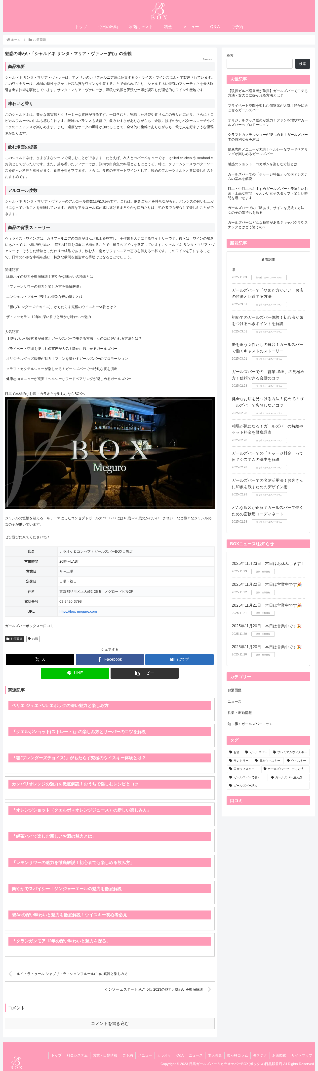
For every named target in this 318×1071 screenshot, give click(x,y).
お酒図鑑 (17, 639)
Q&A (180, 1055)
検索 (230, 55)
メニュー (145, 1055)
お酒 (35, 639)
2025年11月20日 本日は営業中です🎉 (267, 626)
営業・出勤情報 (105, 1055)
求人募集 (215, 1055)
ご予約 (127, 1055)
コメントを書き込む (110, 1023)
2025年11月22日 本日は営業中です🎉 (267, 584)
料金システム (77, 1055)
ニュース (196, 1055)
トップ (56, 1055)
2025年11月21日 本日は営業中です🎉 (267, 605)
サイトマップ (301, 1055)
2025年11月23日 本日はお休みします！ (268, 563)
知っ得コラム (237, 1055)
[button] (145, 673)
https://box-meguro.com (78, 611)
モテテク (260, 1055)
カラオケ (164, 1055)
